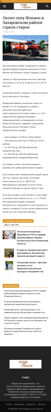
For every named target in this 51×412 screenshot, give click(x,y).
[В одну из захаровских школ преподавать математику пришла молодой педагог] (9, 253)
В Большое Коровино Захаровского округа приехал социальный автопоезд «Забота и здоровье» (23, 331)
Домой (5, 12)
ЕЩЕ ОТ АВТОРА (11, 225)
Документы (31, 404)
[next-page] (8, 278)
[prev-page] (4, 278)
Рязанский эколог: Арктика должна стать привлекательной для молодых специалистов (24, 311)
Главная (13, 12)
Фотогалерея (20, 404)
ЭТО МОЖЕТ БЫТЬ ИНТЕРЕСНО (18, 221)
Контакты (42, 404)
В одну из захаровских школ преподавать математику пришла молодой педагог (32, 253)
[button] (4, 6)
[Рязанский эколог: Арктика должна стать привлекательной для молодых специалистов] (9, 265)
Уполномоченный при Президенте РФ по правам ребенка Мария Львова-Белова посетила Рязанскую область (32, 237)
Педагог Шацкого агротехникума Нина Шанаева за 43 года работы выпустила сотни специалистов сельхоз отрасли (26, 320)
